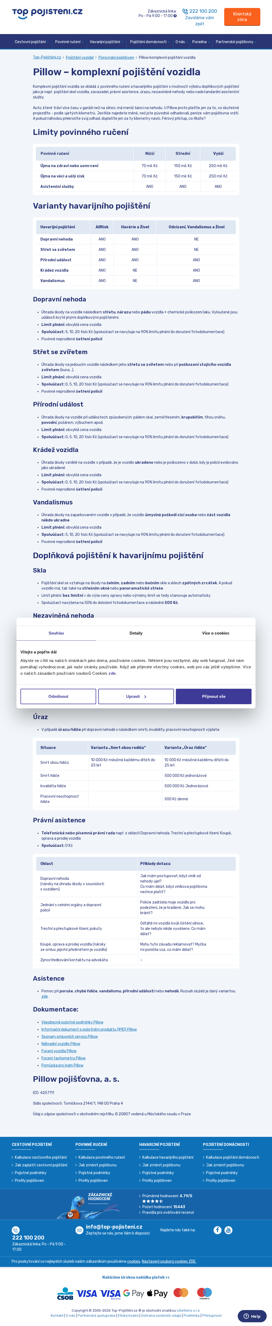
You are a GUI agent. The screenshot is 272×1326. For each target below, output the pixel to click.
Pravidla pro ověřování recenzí (168, 1212)
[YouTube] (229, 1230)
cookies (133, 1261)
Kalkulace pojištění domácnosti (232, 1157)
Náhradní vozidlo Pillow (60, 1044)
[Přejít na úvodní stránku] (47, 13)
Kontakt (57, 1315)
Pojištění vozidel (80, 57)
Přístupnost (212, 1315)
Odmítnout (58, 696)
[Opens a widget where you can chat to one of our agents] (252, 1316)
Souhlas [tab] (56, 633)
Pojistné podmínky (30, 1173)
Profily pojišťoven (29, 1180)
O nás (180, 42)
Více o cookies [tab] (215, 633)
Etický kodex (128, 1315)
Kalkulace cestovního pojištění (41, 1157)
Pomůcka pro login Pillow (62, 1065)
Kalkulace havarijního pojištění (167, 1157)
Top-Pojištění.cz (47, 57)
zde (112, 673)
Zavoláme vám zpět (199, 20)
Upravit (133, 696)
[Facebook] (219, 1230)
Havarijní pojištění (105, 42)
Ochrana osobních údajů (161, 1315)
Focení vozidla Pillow (58, 1051)
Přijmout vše (214, 696)
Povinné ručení (67, 42)
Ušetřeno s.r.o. (189, 1310)
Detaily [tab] (136, 633)
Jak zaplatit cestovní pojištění (41, 1165)
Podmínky (192, 1315)
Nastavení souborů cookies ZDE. (169, 1261)
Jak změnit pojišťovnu (98, 1165)
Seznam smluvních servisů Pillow (69, 1036)
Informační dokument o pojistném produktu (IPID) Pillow (89, 1029)
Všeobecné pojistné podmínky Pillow (72, 1022)
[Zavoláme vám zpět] (185, 11)
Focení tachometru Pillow (63, 1058)
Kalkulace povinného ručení (102, 1157)
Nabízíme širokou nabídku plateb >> (136, 1277)
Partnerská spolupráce (97, 1315)
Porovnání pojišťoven (116, 57)
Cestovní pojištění (30, 42)
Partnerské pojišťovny (234, 42)
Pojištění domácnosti (148, 42)
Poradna (199, 42)
